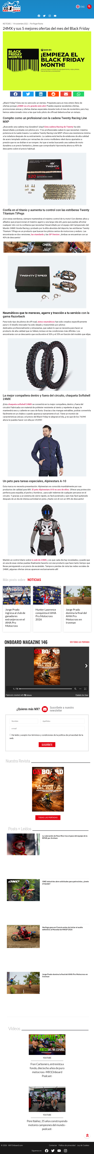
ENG (82, 6)
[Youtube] (55, 16)
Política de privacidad (67, 1145)
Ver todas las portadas (79, 642)
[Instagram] (49, 16)
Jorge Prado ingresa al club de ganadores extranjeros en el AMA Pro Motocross (15, 617)
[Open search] (89, 6)
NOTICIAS (7, 24)
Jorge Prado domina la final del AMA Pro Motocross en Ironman (76, 616)
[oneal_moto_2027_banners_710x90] (47, 252)
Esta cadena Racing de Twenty (58, 127)
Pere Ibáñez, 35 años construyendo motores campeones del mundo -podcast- (47, 1125)
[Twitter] (44, 16)
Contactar (53, 1145)
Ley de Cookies (83, 1145)
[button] (15, 94)
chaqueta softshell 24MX (20, 404)
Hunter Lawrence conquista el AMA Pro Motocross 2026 (45, 614)
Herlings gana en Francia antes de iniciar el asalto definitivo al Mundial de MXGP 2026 (62, 928)
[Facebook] (39, 16)
